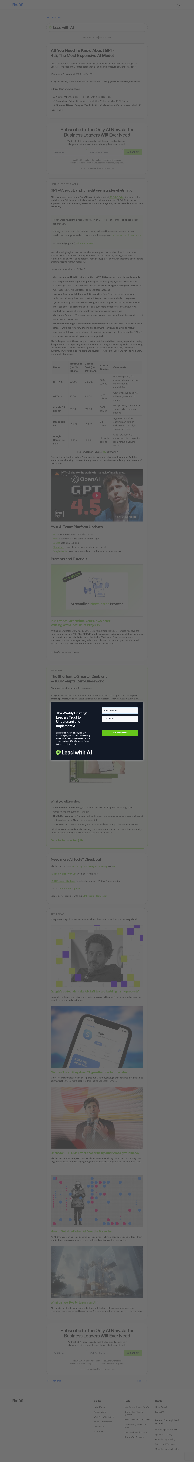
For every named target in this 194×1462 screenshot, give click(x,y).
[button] (74, 752)
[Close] (139, 705)
